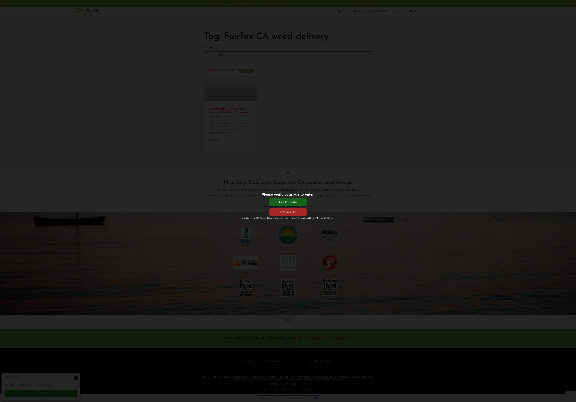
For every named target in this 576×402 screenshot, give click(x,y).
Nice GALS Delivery (327, 218)
